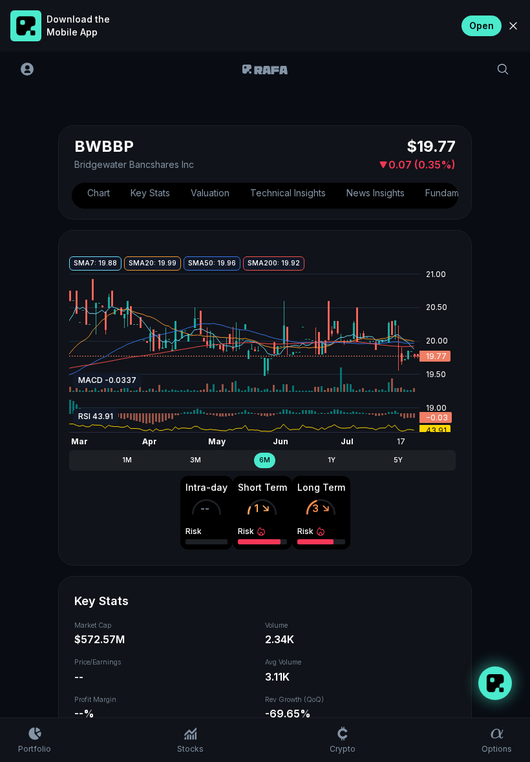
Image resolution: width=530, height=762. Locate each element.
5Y (398, 460)
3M (195, 460)
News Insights (375, 192)
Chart (98, 192)
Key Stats (150, 192)
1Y (331, 460)
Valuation (210, 192)
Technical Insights (288, 192)
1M (127, 460)
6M (264, 460)
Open (481, 25)
